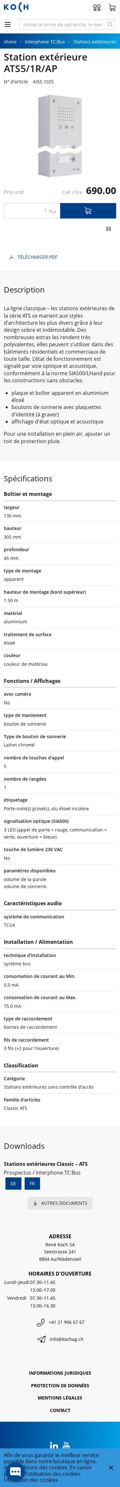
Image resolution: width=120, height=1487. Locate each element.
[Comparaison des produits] (97, 7)
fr (32, 1183)
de (13, 1183)
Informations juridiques (60, 1373)
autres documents (64, 1203)
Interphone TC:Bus (45, 42)
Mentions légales (60, 1398)
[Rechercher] (110, 24)
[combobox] (62, 24)
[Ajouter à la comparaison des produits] (108, 228)
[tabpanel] (60, 135)
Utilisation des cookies (31, 1479)
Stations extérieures (94, 42)
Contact (60, 1410)
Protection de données (60, 1385)
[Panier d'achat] (112, 7)
